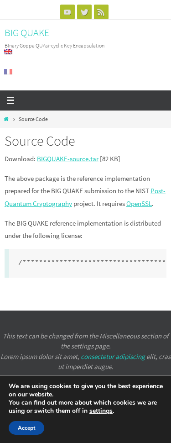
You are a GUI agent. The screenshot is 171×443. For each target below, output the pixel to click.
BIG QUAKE (27, 32)
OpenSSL (139, 203)
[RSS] (101, 12)
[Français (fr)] (8, 71)
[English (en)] (8, 51)
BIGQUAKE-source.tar (67, 158)
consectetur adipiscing (113, 356)
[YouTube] (67, 12)
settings (101, 411)
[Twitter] (84, 12)
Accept (26, 428)
